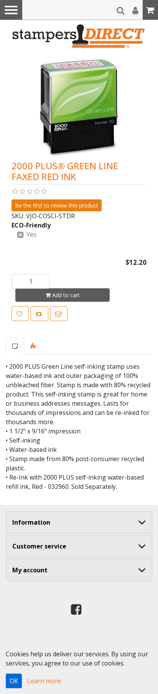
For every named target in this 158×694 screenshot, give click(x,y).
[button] (11, 10)
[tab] (15, 346)
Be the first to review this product (56, 205)
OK (14, 681)
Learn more (44, 681)
